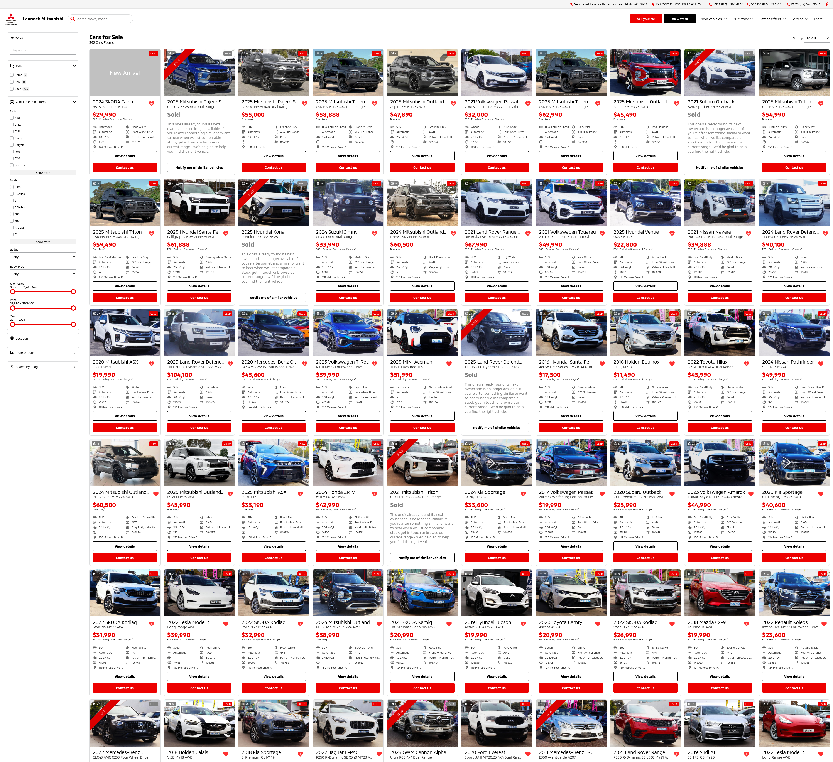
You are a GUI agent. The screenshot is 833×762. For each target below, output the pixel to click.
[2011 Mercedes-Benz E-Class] (571, 723)
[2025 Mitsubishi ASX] (273, 462)
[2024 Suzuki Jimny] (348, 202)
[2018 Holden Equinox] (645, 332)
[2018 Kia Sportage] (273, 723)
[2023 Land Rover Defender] (199, 332)
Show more (43, 172)
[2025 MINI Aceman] (422, 332)
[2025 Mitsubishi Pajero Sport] (199, 72)
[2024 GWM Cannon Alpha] (422, 723)
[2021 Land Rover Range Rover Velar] (645, 723)
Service (797, 19)
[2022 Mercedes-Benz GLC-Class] (125, 723)
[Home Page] (11, 19)
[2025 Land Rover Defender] (496, 332)
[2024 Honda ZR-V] (348, 462)
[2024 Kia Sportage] (496, 462)
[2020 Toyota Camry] (571, 592)
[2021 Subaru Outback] (719, 72)
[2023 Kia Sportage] (794, 462)
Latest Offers (770, 19)
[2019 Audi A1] (719, 723)
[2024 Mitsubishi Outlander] (422, 202)
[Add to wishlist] (151, 103)
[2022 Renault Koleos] (794, 592)
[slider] (12, 291)
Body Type (17, 266)
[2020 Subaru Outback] (645, 462)
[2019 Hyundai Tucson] (496, 592)
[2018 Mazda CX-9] (719, 592)
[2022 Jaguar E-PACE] (348, 723)
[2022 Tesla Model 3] (199, 592)
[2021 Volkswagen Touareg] (571, 202)
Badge (14, 249)
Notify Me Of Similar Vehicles (199, 167)
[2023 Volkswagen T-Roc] (348, 332)
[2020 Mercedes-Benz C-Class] (273, 332)
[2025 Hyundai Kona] (273, 202)
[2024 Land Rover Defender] (794, 202)
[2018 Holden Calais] (199, 723)
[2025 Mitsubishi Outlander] (422, 72)
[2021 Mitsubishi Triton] (422, 462)
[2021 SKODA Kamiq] (422, 592)
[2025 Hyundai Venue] (645, 202)
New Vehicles (711, 19)
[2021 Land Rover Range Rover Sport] (496, 202)
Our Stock (741, 19)
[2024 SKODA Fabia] (125, 72)
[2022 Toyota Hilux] (719, 332)
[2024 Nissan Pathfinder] (794, 332)
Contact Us (125, 167)
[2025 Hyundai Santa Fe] (199, 202)
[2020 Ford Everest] (496, 723)
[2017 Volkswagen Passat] (571, 462)
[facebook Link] (827, 4)
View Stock (680, 19)
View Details (125, 156)
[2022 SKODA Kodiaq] (125, 592)
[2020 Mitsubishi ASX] (125, 332)
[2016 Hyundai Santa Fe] (571, 332)
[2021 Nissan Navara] (719, 202)
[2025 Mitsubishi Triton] (348, 72)
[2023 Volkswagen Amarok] (719, 462)
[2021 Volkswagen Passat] (496, 72)
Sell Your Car (646, 19)
